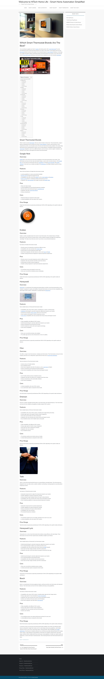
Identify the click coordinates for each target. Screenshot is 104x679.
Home (25, 7)
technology (59, 55)
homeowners (47, 290)
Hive (22, 101)
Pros (23, 83)
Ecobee (22, 87)
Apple (45, 547)
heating (37, 49)
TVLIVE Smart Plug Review (71, 20)
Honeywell (23, 94)
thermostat (22, 52)
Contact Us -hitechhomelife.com (25, 663)
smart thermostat (52, 49)
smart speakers (45, 177)
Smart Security (53, 7)
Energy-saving (24, 178)
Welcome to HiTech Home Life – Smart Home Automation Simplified (51, 1)
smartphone (41, 162)
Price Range (25, 86)
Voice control (23, 315)
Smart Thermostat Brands (25, 79)
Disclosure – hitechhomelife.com (25, 665)
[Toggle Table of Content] (30, 77)
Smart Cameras (32, 7)
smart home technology (52, 355)
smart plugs (45, 367)
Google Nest (23, 80)
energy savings (34, 312)
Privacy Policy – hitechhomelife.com (26, 668)
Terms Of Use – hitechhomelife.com (26, 670)
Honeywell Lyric (24, 123)
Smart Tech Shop (74, 7)
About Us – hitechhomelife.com (25, 661)
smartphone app (40, 189)
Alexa (49, 180)
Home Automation (42, 7)
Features (24, 82)
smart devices (40, 600)
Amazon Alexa (39, 249)
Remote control (24, 175)
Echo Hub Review (69, 17)
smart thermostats (27, 55)
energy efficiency (43, 144)
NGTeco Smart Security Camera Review (74, 24)
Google (21, 159)
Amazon (45, 180)
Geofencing (23, 311)
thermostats (31, 142)
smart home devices (34, 190)
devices (37, 177)
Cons (23, 85)
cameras (51, 177)
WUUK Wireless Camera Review (72, 27)
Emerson (22, 109)
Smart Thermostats (64, 7)
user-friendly (50, 52)
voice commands (51, 162)
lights (49, 252)
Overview (24, 81)
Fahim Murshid (35, 677)
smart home (22, 148)
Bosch (22, 130)
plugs (45, 252)
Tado (22, 116)
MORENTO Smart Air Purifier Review (73, 22)
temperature (43, 164)
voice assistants (31, 180)
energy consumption (42, 595)
